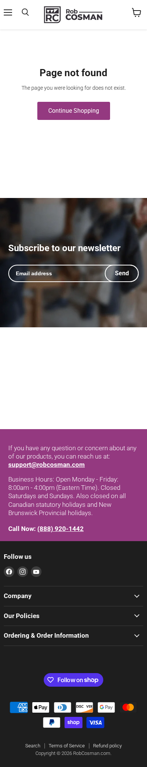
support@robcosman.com (46, 464)
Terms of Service (67, 746)
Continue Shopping (73, 110)
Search (32, 746)
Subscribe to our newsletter (64, 248)
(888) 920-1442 (60, 528)
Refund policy (107, 746)
